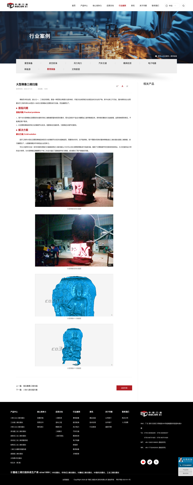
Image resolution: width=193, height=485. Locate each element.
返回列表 (124, 388)
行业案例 (122, 5)
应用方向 (110, 5)
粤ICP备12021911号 (123, 479)
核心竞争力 (97, 5)
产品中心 (84, 5)
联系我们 (155, 5)
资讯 (133, 5)
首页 (74, 5)
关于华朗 (143, 5)
